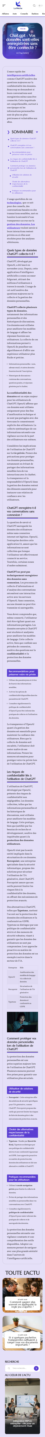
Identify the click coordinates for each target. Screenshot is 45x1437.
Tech (23, 29)
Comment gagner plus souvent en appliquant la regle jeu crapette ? (22, 1304)
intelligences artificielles (21, 75)
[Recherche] (34, 6)
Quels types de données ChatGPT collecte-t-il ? (23, 139)
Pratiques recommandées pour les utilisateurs (24, 192)
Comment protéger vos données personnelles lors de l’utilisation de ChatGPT (23, 168)
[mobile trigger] (4, 5)
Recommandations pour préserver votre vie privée (22, 153)
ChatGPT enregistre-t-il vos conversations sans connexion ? (22, 146)
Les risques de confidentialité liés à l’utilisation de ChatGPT (23, 160)
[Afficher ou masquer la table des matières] (35, 132)
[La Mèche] (18, 5)
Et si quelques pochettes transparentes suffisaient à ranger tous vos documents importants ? (22, 1341)
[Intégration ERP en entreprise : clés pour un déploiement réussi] (22, 1406)
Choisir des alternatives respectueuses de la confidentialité (21, 183)
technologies (14, 202)
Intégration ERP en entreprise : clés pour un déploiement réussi (22, 1423)
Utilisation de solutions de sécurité (22, 176)
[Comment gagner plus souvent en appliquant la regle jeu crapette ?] (22, 1295)
